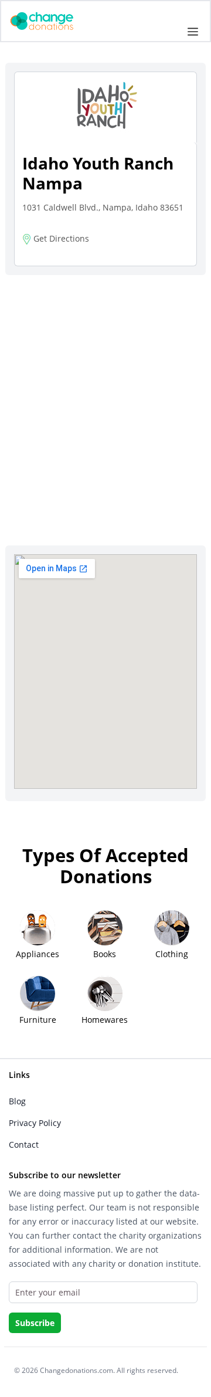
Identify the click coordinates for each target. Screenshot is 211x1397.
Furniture (37, 1019)
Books (104, 953)
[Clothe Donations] (56, 20)
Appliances (37, 953)
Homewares (104, 1019)
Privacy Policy (35, 1122)
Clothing (171, 953)
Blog (17, 1101)
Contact (24, 1144)
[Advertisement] (105, 395)
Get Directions (60, 238)
